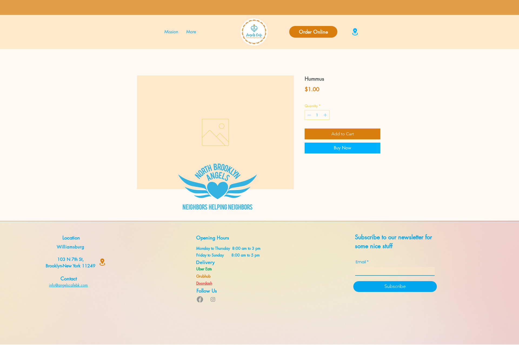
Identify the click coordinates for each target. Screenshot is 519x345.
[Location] (355, 32)
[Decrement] (308, 115)
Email (361, 262)
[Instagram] (213, 299)
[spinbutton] (317, 115)
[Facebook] (200, 299)
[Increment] (325, 115)
